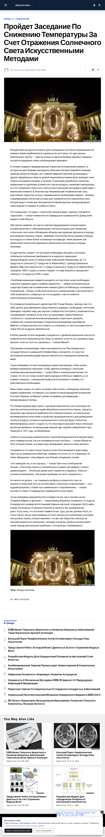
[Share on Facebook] (82, 69)
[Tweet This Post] (87, 69)
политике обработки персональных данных (26, 826)
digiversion (19, 70)
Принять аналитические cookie (18, 831)
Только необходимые (43, 831)
